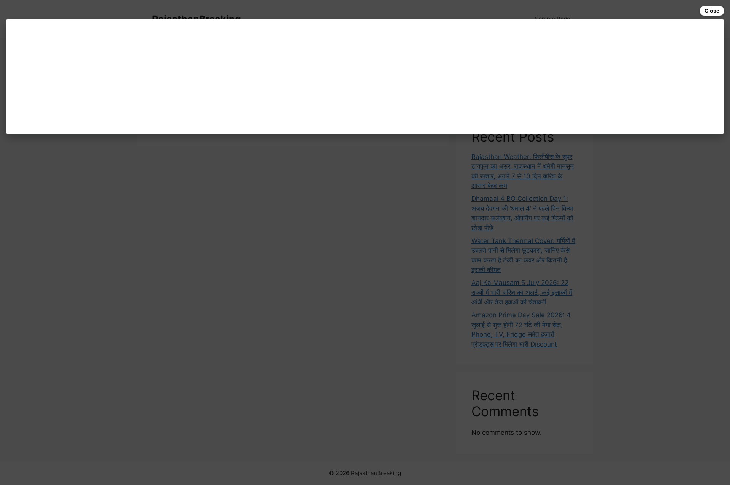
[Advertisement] (238, 76)
